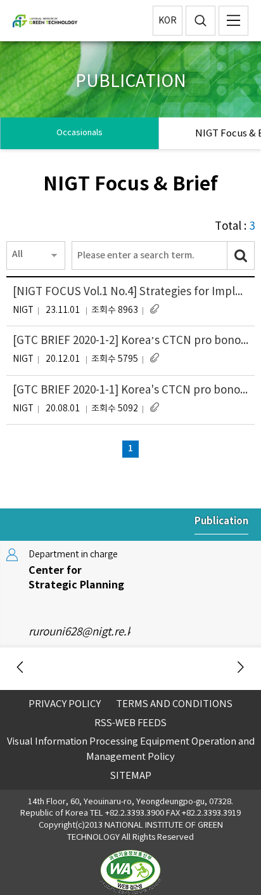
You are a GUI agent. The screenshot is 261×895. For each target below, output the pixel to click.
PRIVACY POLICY (65, 704)
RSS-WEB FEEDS (130, 723)
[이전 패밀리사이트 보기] (21, 668)
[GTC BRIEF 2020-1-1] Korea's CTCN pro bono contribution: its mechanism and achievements (130, 390)
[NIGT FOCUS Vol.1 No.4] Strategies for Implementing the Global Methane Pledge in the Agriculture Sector (130, 292)
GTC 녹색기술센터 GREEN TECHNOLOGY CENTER (68, 21)
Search (241, 255)
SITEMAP (130, 776)
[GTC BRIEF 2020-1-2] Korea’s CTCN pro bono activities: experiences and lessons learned (130, 341)
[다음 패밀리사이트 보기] (240, 668)
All (17, 254)
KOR (167, 21)
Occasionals (79, 133)
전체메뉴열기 (233, 21)
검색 (200, 21)
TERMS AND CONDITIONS (174, 704)
